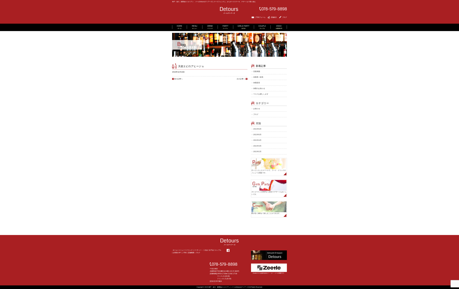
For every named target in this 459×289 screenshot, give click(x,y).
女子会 (211, 250)
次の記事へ (241, 79)
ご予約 (184, 253)
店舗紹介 (274, 17)
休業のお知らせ (259, 88)
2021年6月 (257, 129)
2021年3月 (257, 146)
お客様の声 (177, 253)
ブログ (284, 17)
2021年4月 (257, 140)
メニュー (182, 250)
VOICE (279, 27)
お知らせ (256, 109)
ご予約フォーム (260, 17)
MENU (194, 27)
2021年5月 (257, 134)
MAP (237, 271)
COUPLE (262, 27)
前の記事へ (178, 79)
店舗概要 (191, 253)
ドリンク (189, 250)
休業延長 (256, 83)
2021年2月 (257, 151)
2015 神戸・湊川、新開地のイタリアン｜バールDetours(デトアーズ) (227, 287)
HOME (179, 27)
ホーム (175, 250)
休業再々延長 (258, 77)
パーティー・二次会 (201, 250)
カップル (218, 250)
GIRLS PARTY (243, 27)
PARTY (225, 27)
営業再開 (256, 71)
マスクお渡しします (260, 94)
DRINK (210, 27)
